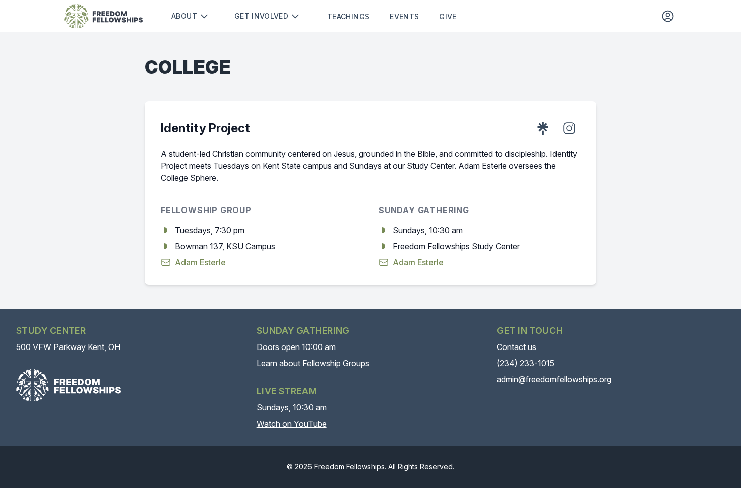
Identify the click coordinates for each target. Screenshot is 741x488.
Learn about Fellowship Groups (313, 363)
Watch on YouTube (292, 424)
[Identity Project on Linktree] (543, 128)
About (184, 16)
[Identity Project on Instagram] (569, 128)
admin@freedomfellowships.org (554, 379)
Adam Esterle (200, 262)
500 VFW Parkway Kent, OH (68, 347)
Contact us (516, 347)
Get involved (261, 16)
